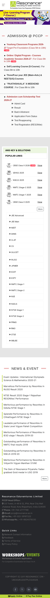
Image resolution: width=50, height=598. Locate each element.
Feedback (8, 537)
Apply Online (16, 596)
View (39, 165)
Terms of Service (12, 541)
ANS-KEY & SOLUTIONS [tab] (17, 150)
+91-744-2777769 (19, 510)
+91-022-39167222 (22, 516)
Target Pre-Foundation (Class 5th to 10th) (25, 47)
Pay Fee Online (34, 596)
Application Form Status (25, 116)
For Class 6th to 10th (25, 58)
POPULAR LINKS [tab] (13, 155)
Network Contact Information (17, 534)
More (40, 209)
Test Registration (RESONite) (28, 125)
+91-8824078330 (27, 519)
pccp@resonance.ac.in (21, 513)
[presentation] (4, 17)
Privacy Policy (10, 544)
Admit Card (19, 104)
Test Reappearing (22, 120)
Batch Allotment (21, 112)
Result (17, 108)
